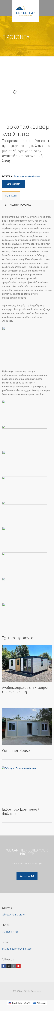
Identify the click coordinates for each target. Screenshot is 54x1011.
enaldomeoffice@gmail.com (17, 948)
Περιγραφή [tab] (10, 196)
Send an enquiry (13, 183)
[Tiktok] (13, 966)
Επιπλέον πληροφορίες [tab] (18, 205)
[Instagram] (8, 966)
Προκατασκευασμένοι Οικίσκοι (27, 176)
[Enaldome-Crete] (25, 11)
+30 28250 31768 (10, 931)
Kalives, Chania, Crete (13, 914)
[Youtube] (18, 966)
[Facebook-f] (4, 966)
